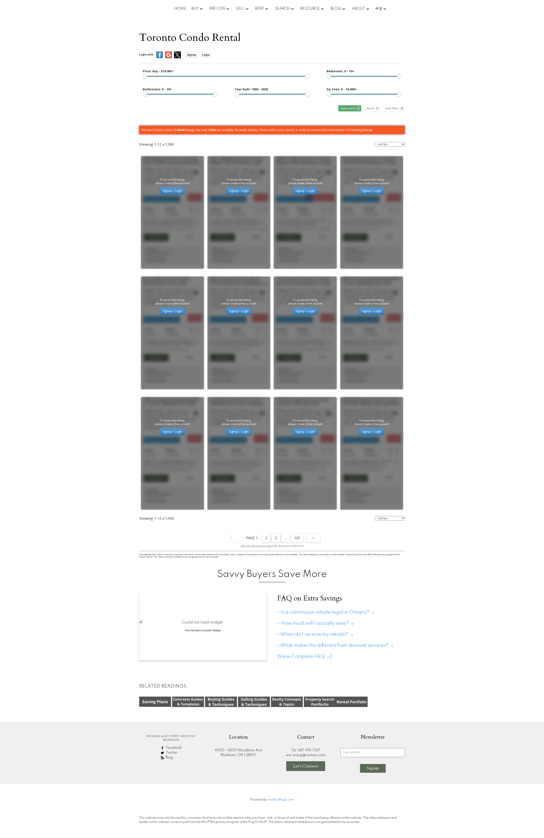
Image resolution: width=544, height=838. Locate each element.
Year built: (251, 89)
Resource (310, 9)
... (285, 538)
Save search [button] (348, 108)
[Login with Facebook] (159, 57)
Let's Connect (305, 766)
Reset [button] (370, 108)
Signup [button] (191, 55)
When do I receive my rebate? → (317, 634)
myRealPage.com (281, 799)
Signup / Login (172, 191)
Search (282, 9)
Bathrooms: (157, 89)
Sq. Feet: (342, 89)
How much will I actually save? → (318, 623)
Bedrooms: (340, 71)
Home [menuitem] (180, 9)
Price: (158, 71)
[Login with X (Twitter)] (177, 57)
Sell (240, 9)
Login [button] (206, 55)
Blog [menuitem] (335, 9)
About (358, 9)
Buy (195, 9)
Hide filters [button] (392, 108)
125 (297, 538)
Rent (259, 9)
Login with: (146, 54)
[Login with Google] (168, 57)
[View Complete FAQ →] (304, 656)
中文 (378, 9)
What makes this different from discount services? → (337, 645)
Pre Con (217, 9)
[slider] (145, 76)
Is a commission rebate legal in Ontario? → (328, 612)
